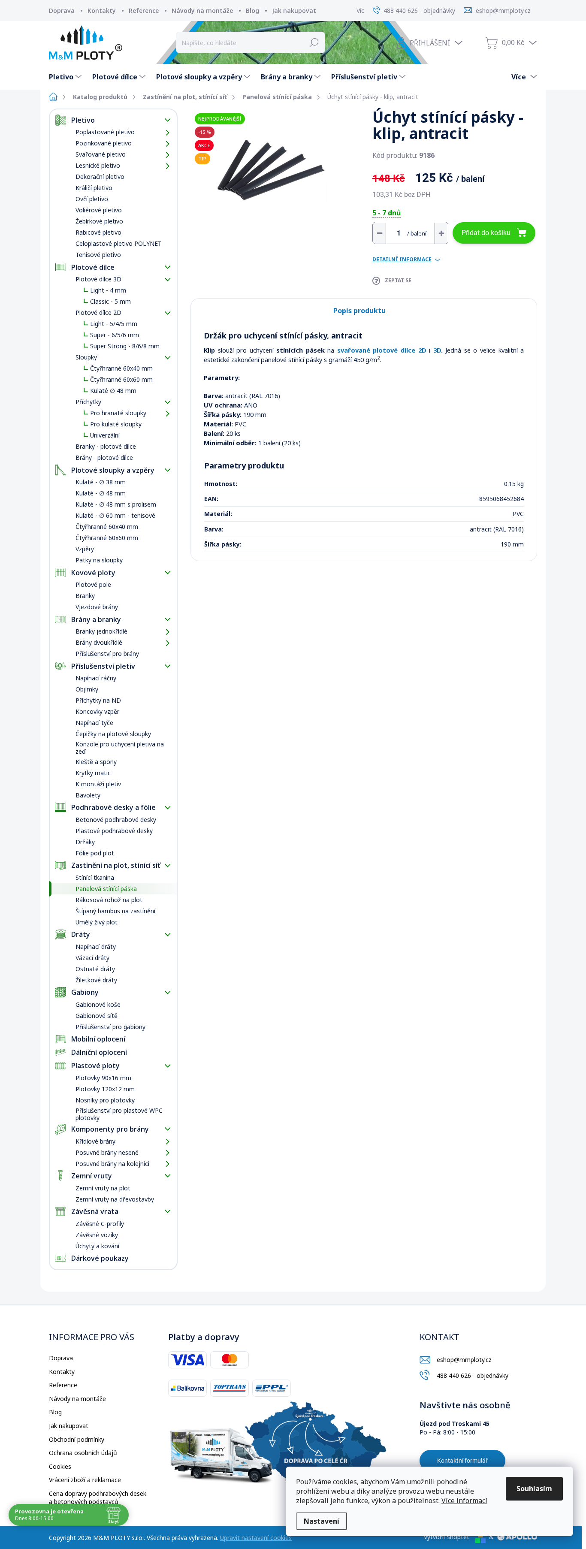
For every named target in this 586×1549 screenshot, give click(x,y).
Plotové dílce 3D (98, 279)
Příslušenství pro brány (107, 653)
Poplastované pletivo (105, 132)
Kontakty (102, 10)
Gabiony (85, 992)
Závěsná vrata (94, 1211)
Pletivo (83, 120)
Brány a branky (96, 619)
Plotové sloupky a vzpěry (112, 470)
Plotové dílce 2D (98, 312)
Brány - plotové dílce (104, 457)
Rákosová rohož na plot (109, 900)
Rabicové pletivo (98, 232)
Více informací (464, 1500)
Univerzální (105, 435)
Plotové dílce (93, 267)
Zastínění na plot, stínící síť (115, 865)
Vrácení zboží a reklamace (85, 1480)
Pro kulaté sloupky (116, 424)
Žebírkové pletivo (99, 221)
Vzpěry (85, 549)
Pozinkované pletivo (104, 143)
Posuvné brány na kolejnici (112, 1163)
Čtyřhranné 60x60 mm (121, 379)
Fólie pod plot (95, 853)
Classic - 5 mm (110, 301)
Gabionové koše (98, 1004)
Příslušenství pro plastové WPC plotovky (119, 1114)
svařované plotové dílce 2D (383, 350)
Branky (85, 596)
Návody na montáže (202, 10)
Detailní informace (402, 259)
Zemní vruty (91, 1176)
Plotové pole (93, 584)
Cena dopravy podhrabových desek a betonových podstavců (97, 1497)
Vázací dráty (92, 958)
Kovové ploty (93, 572)
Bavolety (88, 795)
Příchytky (88, 402)
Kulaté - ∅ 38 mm (101, 482)
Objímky (87, 689)
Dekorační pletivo (100, 176)
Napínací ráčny (96, 678)
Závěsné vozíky (97, 1235)
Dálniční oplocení (99, 1052)
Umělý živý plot (97, 922)
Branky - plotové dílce (106, 446)
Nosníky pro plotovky (105, 1100)
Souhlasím (534, 1488)
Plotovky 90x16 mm (103, 1078)
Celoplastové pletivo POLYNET (119, 243)
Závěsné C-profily (100, 1224)
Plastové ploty (95, 1065)
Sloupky (86, 357)
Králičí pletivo (94, 188)
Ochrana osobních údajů (83, 1453)
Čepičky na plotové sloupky (113, 734)
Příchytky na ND (98, 700)
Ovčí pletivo (92, 199)
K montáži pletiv (98, 784)
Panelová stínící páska (106, 889)
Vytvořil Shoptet (446, 1537)
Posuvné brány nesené (107, 1152)
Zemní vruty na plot (103, 1188)
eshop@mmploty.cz (464, 1360)
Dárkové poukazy (100, 1258)
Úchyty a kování (97, 1246)
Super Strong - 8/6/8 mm (125, 346)
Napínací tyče (94, 723)
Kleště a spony (96, 762)
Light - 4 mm (108, 290)
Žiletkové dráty (96, 980)
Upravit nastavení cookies (256, 1538)
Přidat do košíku (486, 233)
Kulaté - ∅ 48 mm (101, 493)
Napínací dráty (96, 946)
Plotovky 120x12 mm (105, 1089)
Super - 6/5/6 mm (114, 335)
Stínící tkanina (95, 877)
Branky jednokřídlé (101, 631)
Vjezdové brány (97, 607)
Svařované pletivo (101, 154)
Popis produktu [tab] (359, 310)
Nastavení (321, 1521)
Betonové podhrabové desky (116, 819)
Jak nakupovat (294, 10)
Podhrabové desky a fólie (113, 807)
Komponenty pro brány (110, 1129)
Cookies (60, 1466)
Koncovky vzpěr (97, 711)
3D (435, 350)
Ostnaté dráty (95, 969)
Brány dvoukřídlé (99, 642)
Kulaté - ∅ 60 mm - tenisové (115, 515)
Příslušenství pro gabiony (110, 1027)
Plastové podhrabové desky (114, 831)
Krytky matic (93, 773)
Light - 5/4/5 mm (113, 324)
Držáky (85, 842)
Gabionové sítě (97, 1016)
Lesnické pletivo (98, 165)
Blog (252, 10)
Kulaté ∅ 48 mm (113, 390)
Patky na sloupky (99, 560)
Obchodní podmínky (76, 1439)
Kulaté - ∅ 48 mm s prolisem (116, 504)
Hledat (314, 42)
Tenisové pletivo (98, 255)
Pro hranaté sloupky (118, 413)
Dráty (80, 934)
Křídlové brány (95, 1141)
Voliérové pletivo (99, 210)
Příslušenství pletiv (103, 666)
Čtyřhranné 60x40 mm (121, 368)
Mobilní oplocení (98, 1039)
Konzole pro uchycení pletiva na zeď (120, 747)
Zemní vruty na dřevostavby (115, 1199)
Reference (144, 10)
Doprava (62, 10)
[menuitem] (66, 77)
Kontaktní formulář (462, 1460)
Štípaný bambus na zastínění (115, 911)
